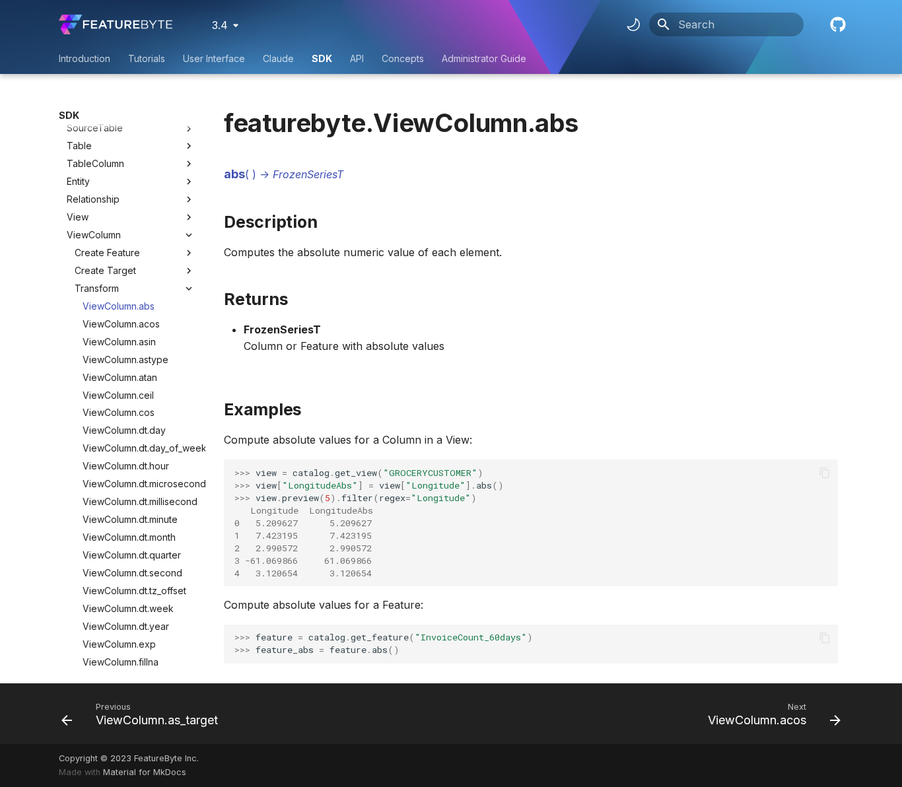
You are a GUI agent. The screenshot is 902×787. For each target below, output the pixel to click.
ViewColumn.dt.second (132, 572)
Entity (78, 181)
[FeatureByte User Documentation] (115, 24)
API (357, 58)
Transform (97, 288)
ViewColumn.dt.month (129, 537)
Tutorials (146, 58)
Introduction (84, 58)
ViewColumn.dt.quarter (132, 555)
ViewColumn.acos (121, 323)
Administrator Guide (484, 58)
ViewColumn (94, 234)
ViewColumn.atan (120, 377)
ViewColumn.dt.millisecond (139, 501)
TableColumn (95, 163)
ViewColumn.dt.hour (126, 465)
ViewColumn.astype (125, 359)
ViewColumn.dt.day (124, 430)
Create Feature (107, 252)
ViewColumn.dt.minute (130, 519)
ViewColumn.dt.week (128, 608)
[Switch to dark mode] (633, 24)
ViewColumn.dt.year (126, 626)
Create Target (105, 270)
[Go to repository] (836, 24)
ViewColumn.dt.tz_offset (134, 590)
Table (79, 145)
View (77, 216)
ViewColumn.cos (119, 412)
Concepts (403, 58)
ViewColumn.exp (119, 644)
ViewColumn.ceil (118, 395)
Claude (278, 58)
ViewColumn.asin (119, 341)
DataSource (92, 110)
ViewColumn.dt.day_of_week (139, 448)
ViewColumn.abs (119, 306)
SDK (322, 58)
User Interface (214, 58)
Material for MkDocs (144, 772)
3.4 (220, 25)
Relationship (93, 199)
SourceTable (95, 127)
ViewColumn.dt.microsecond (139, 483)
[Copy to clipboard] (825, 473)
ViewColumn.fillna (120, 661)
